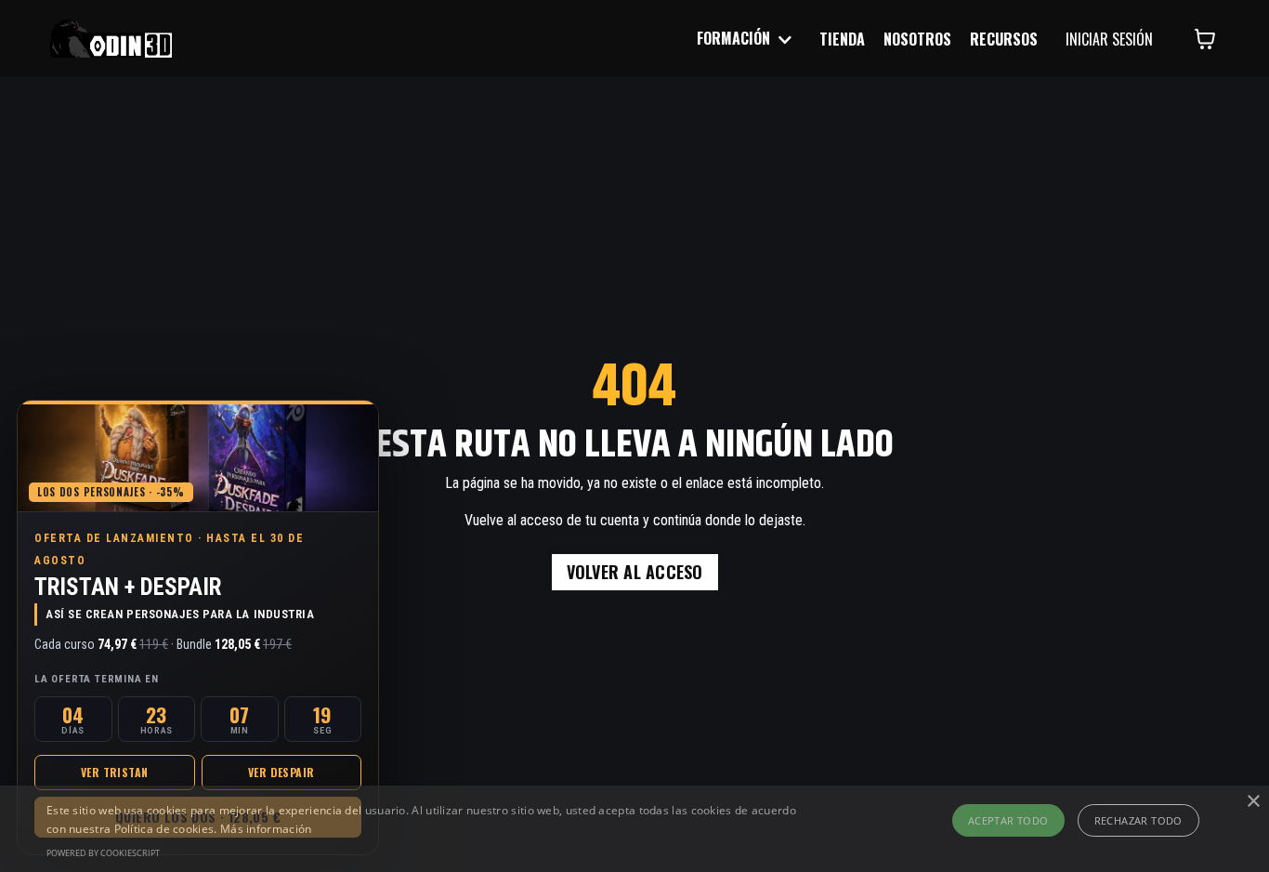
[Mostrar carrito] (1205, 39)
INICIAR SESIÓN (1109, 39)
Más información (266, 829)
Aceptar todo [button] (1008, 820)
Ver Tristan (114, 772)
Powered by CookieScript (103, 853)
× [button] (1253, 802)
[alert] (634, 829)
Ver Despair (281, 772)
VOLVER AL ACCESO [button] (635, 572)
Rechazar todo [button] (1138, 820)
